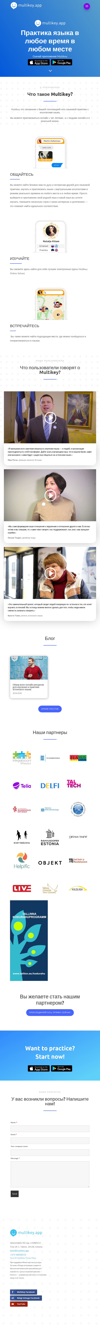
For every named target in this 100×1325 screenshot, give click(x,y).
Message (15, 1158)
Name (14, 1122)
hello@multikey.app (19, 1250)
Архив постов (50, 709)
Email (14, 1134)
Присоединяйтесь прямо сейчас (50, 1012)
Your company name (19, 1146)
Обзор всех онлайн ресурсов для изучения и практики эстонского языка (28, 687)
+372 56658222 (18, 1254)
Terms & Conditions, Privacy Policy (23, 1258)
